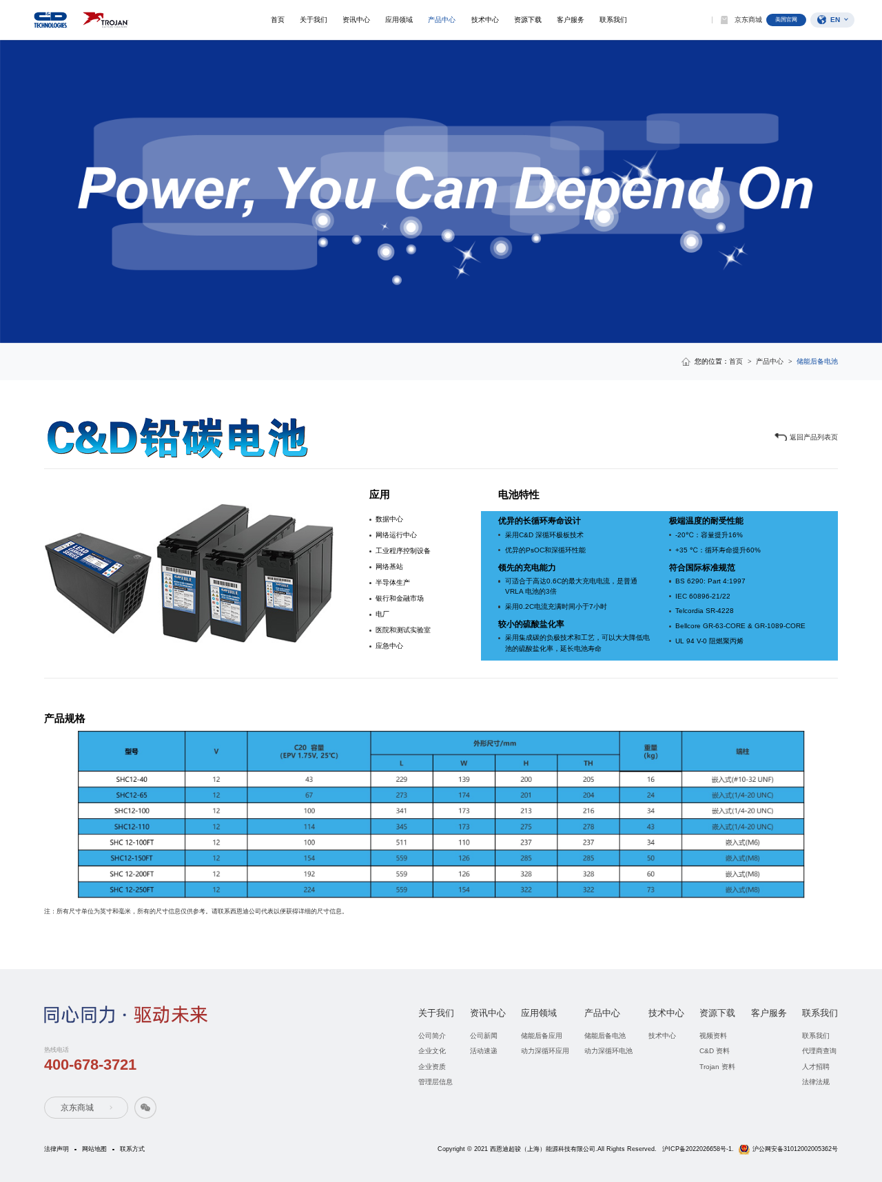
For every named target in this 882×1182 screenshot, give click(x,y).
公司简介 (432, 1035)
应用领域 (399, 19)
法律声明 (56, 1148)
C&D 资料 (714, 1051)
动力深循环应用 (545, 1051)
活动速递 (484, 1051)
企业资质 (432, 1066)
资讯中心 (356, 19)
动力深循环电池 (608, 1051)
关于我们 (313, 19)
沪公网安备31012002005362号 (795, 1148)
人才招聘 (816, 1066)
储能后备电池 (605, 1035)
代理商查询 (819, 1051)
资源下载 (528, 19)
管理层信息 (435, 1082)
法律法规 (816, 1082)
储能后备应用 (541, 1035)
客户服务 (570, 19)
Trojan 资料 (717, 1066)
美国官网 (786, 20)
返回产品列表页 (814, 437)
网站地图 (94, 1148)
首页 (278, 19)
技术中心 (485, 19)
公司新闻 (484, 1035)
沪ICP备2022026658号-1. (698, 1148)
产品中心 (441, 19)
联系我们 (613, 19)
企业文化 (432, 1051)
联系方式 (132, 1148)
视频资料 (713, 1035)
